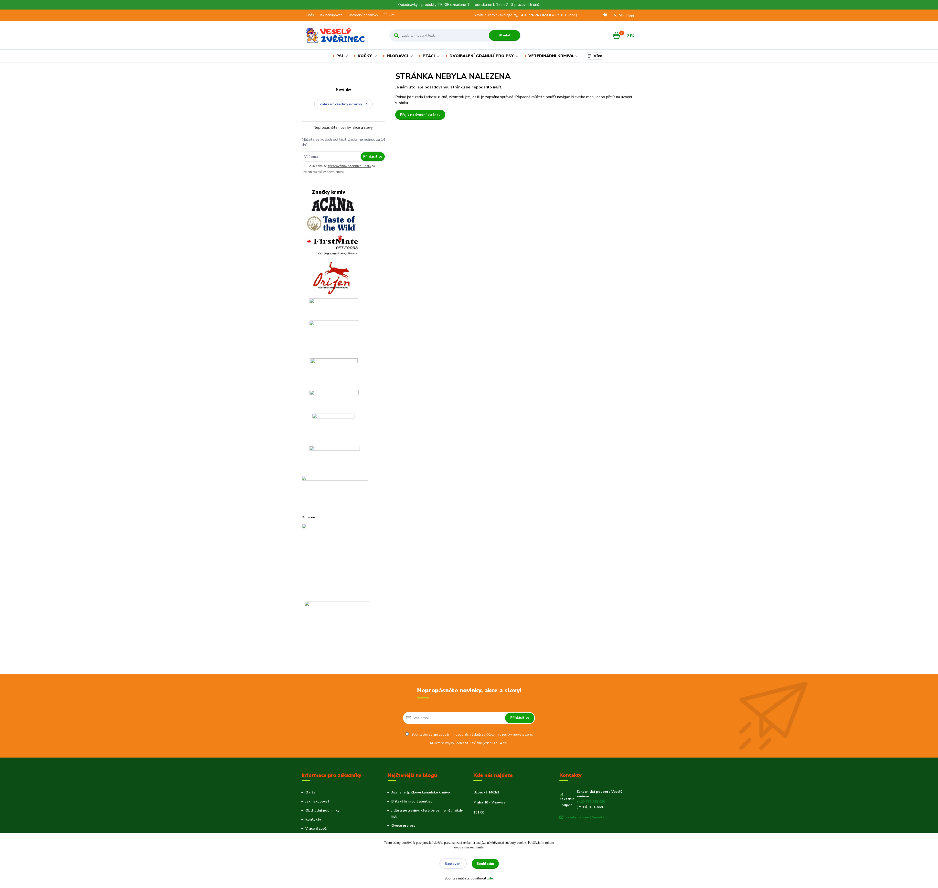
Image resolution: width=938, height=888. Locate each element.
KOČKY (365, 56)
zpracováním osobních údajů (349, 166)
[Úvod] (341, 35)
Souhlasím (485, 863)
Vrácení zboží (316, 828)
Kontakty (313, 819)
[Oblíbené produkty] (606, 15)
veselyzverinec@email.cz (586, 817)
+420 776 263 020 (533, 15)
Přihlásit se (372, 156)
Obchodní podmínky (363, 15)
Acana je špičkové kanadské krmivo (421, 792)
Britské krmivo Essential (412, 801)
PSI (339, 56)
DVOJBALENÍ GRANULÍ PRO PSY (481, 56)
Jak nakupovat (331, 15)
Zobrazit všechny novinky (341, 104)
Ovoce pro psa (403, 825)
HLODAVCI (397, 56)
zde (490, 878)
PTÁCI (429, 56)
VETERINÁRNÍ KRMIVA (551, 56)
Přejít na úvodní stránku (420, 114)
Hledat (505, 35)
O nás (309, 15)
